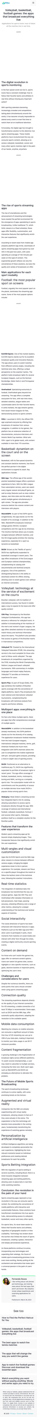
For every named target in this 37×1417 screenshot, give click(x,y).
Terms (19, 1413)
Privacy (12, 1413)
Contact (30, 1413)
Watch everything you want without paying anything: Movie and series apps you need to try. (18, 1381)
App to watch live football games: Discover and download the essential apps (18, 1367)
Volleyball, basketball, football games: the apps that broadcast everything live (18, 1331)
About (24, 1413)
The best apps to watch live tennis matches (16, 1343)
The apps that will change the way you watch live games (16, 1354)
